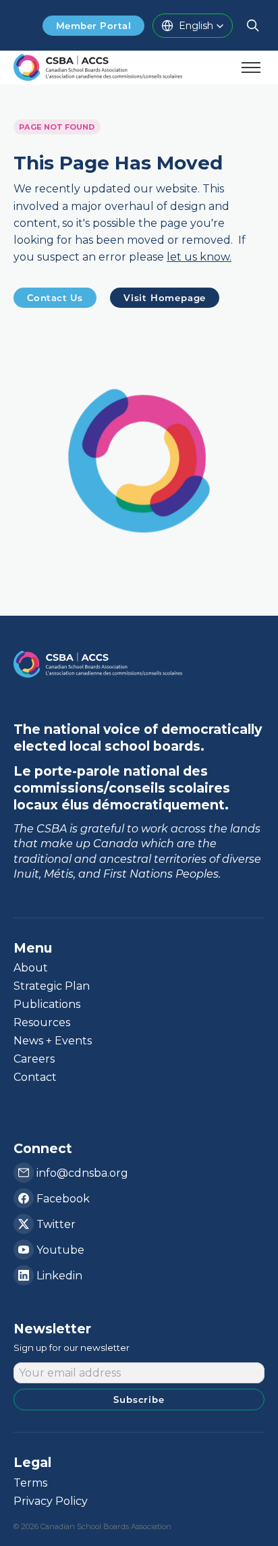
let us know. (199, 257)
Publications (46, 1004)
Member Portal (93, 26)
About (30, 967)
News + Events (52, 1040)
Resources (41, 1022)
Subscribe (138, 1399)
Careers (34, 1058)
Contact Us (55, 298)
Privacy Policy (50, 1501)
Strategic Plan (51, 986)
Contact (35, 1077)
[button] (192, 26)
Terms (30, 1482)
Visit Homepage (164, 298)
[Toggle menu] (251, 67)
